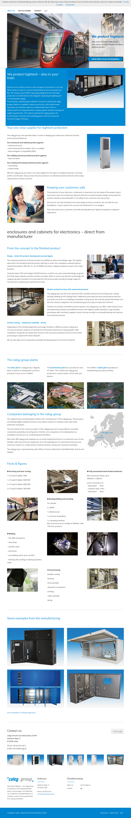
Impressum (104, 813)
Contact (37, 11)
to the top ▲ (117, 731)
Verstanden (70, 5)
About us (11, 11)
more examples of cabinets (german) (21, 713)
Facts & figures (24, 11)
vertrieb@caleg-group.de (45, 794)
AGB (121, 813)
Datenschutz (114, 813)
